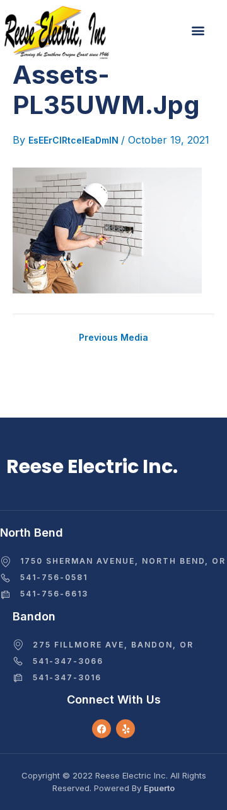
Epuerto (159, 788)
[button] (197, 30)
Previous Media (113, 337)
